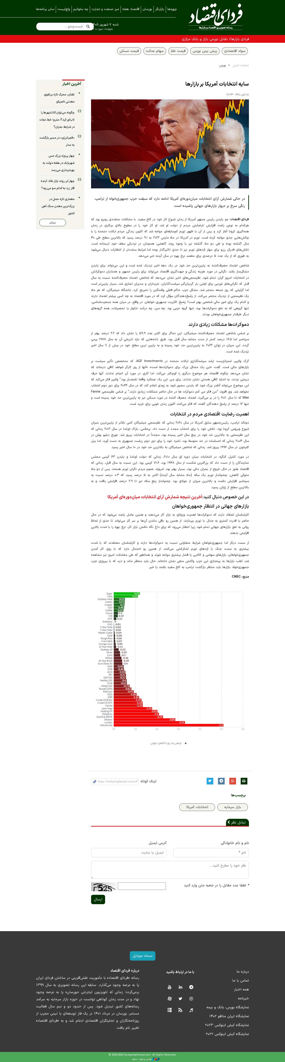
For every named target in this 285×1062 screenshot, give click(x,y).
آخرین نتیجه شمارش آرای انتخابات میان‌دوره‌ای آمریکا (155, 497)
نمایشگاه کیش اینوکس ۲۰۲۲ (227, 1034)
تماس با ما (240, 980)
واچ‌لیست (63, 9)
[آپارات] (169, 999)
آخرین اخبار (71, 84)
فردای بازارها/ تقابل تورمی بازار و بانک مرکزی (215, 39)
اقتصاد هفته (130, 9)
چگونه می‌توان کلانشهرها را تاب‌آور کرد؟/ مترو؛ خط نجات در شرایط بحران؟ (57, 119)
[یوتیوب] (169, 987)
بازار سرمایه (232, 807)
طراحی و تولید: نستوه (142, 1059)
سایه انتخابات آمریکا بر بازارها (217, 84)
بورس (222, 65)
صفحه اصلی (241, 65)
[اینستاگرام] (191, 999)
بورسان (147, 9)
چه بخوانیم (80, 9)
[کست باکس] (191, 1010)
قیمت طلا (178, 51)
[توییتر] (180, 999)
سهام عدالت (155, 51)
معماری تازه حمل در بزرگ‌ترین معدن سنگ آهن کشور (58, 206)
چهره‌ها (172, 9)
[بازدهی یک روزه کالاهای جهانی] (170, 664)
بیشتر (52, 222)
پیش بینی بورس (205, 51)
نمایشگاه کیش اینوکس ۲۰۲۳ (227, 1025)
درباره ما (242, 971)
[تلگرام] (191, 987)
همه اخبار (241, 989)
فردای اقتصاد (215, 17)
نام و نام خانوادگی (235, 843)
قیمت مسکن (129, 51)
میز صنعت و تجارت (105, 9)
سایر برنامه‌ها (45, 9)
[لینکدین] (180, 987)
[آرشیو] (169, 1010)
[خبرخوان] (180, 1010)
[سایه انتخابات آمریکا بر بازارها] (170, 143)
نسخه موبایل (143, 956)
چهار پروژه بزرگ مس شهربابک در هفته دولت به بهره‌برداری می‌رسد (59, 163)
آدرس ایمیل (158, 843)
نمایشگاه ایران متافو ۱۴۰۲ (229, 1016)
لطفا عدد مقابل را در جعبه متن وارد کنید (216, 885)
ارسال (98, 899)
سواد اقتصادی (234, 51)
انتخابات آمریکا (197, 807)
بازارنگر (159, 9)
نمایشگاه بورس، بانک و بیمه (227, 1007)
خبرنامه (243, 998)
